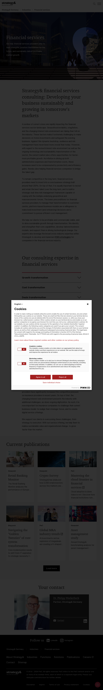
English (17, 304)
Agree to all (40, 377)
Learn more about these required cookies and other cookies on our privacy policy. (46, 340)
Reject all (62, 377)
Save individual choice (51, 382)
